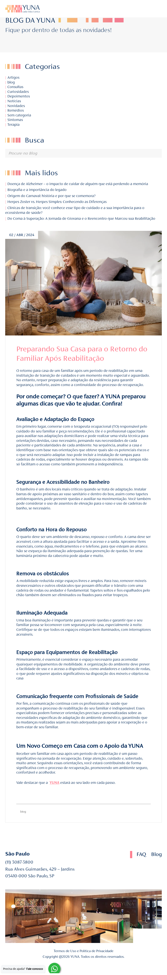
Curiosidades (18, 92)
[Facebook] (140, 936)
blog (11, 82)
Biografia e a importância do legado (37, 190)
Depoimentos (18, 96)
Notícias (14, 101)
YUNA (54, 783)
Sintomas (15, 120)
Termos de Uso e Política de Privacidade (83, 951)
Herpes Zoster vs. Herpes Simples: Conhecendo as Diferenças (57, 202)
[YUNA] (22, 8)
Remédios (15, 110)
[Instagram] (149, 9)
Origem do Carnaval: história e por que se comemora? (51, 196)
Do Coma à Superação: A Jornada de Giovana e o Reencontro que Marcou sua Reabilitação (81, 218)
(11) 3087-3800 (19, 862)
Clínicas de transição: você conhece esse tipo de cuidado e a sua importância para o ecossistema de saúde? (74, 210)
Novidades (16, 106)
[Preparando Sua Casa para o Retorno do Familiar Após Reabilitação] (83, 283)
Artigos (13, 77)
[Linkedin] (143, 9)
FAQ (141, 854)
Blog (156, 854)
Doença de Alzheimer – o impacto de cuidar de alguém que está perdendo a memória (77, 184)
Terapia (13, 125)
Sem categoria (19, 115)
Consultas (15, 87)
